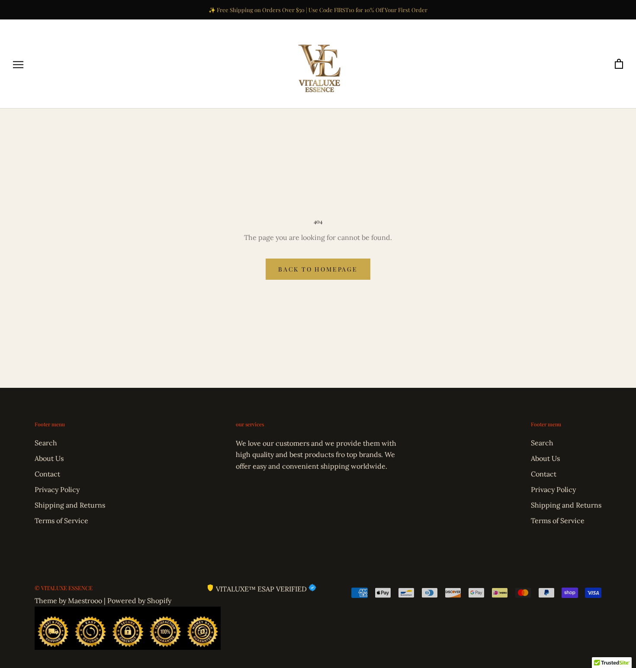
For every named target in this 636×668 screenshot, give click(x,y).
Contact (47, 474)
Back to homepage (318, 269)
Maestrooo (85, 600)
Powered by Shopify (139, 600)
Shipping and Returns (70, 505)
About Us (49, 458)
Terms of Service (61, 520)
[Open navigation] (18, 64)
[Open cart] (619, 64)
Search (46, 442)
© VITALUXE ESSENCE (64, 587)
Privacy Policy (57, 489)
